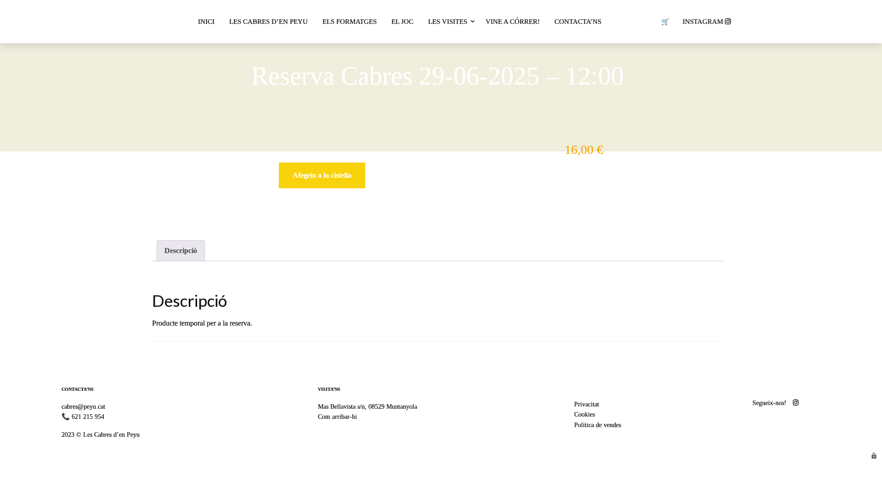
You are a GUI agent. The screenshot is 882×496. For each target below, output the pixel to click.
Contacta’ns (577, 21)
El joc (402, 21)
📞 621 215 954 (83, 416)
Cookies (584, 414)
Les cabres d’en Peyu (268, 21)
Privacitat (586, 404)
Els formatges (349, 21)
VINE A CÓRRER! (513, 21)
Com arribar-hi (337, 416)
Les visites (447, 21)
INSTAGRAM (704, 21)
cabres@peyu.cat (83, 406)
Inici (206, 21)
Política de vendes (597, 424)
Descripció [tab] (180, 250)
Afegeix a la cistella (322, 175)
